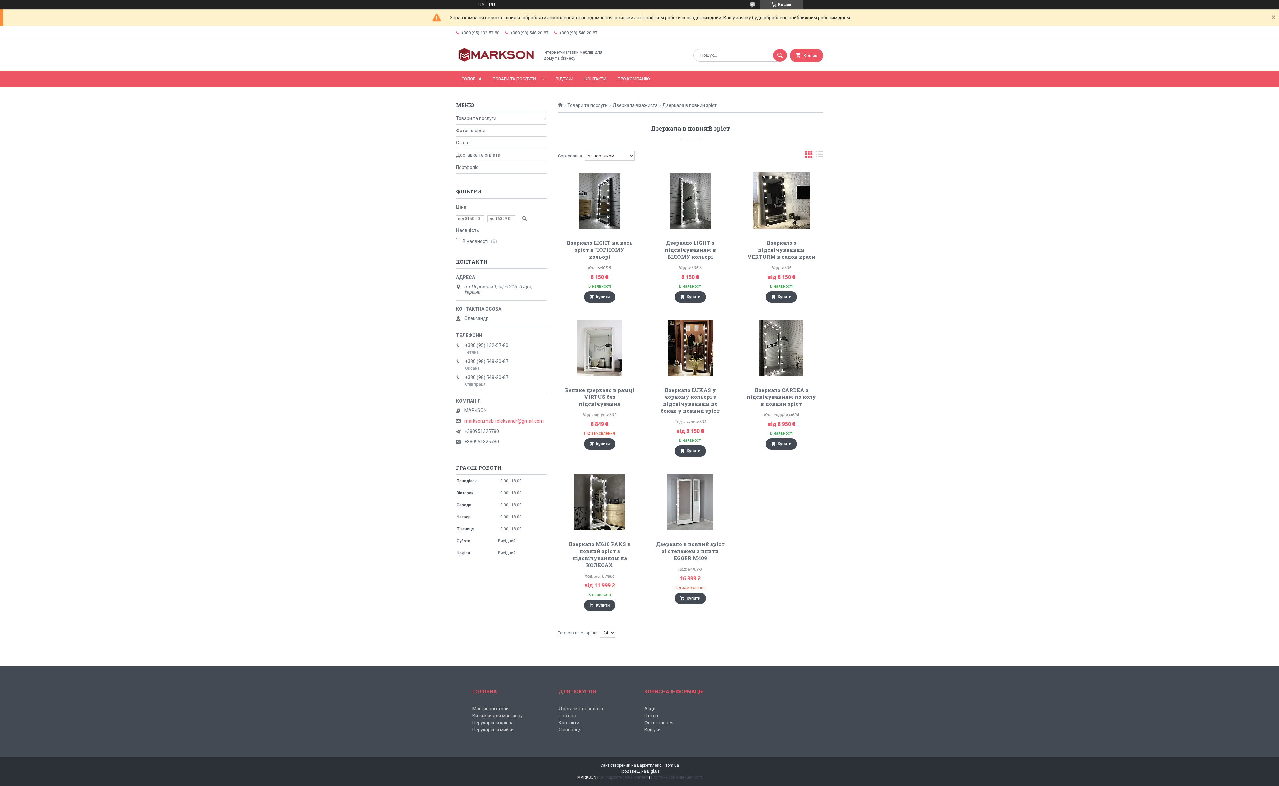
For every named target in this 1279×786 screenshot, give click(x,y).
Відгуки (564, 78)
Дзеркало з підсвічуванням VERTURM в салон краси (781, 249)
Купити (603, 297)
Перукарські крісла (493, 722)
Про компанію (634, 78)
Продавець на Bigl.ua (640, 771)
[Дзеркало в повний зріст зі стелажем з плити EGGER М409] (690, 502)
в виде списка (819, 156)
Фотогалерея (470, 130)
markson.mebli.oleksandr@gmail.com (504, 421)
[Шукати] (780, 55)
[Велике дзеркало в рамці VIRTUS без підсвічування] (599, 348)
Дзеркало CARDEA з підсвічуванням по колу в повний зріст (781, 397)
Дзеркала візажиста (635, 105)
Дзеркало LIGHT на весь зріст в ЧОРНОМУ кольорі (599, 249)
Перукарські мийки (493, 729)
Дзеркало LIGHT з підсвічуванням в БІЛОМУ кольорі (690, 249)
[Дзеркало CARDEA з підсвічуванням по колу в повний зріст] (781, 348)
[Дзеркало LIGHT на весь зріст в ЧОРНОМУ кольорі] (599, 200)
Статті (463, 142)
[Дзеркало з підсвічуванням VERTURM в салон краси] (781, 200)
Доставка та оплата (478, 155)
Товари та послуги (514, 78)
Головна (472, 78)
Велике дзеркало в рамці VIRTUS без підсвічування (599, 397)
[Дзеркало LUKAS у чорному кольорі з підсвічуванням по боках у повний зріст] (690, 348)
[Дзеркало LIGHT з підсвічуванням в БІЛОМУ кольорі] (690, 200)
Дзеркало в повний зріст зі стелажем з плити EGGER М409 (690, 551)
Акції (649, 708)
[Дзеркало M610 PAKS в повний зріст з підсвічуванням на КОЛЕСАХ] (599, 502)
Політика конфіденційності (676, 777)
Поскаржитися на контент (623, 777)
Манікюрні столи (490, 708)
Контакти (595, 78)
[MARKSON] (496, 62)
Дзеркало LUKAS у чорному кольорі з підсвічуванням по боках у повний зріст (690, 400)
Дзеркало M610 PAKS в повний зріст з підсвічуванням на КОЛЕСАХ (599, 554)
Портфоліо (467, 167)
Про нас (567, 715)
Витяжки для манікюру (497, 715)
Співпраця (570, 729)
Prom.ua (671, 765)
